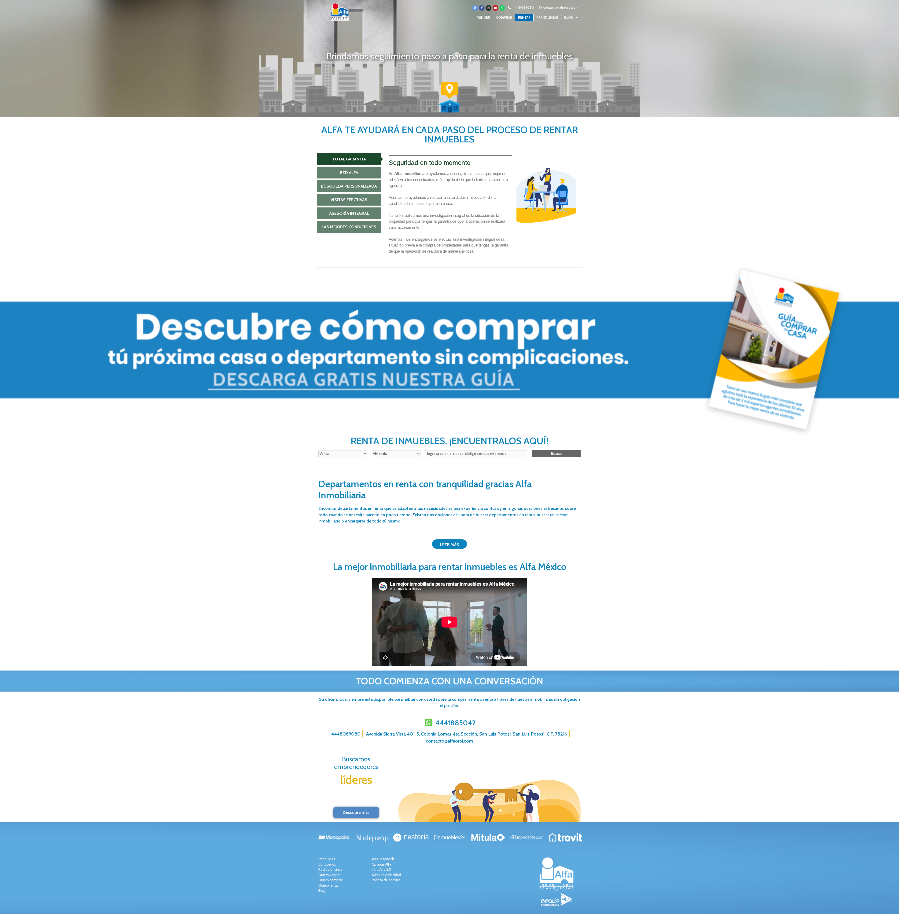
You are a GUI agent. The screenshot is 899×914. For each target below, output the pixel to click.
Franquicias (547, 17)
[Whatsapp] (502, 8)
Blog (568, 17)
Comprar (504, 17)
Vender (483, 17)
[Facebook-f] (482, 8)
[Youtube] (495, 8)
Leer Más (449, 544)
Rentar (524, 17)
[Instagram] (488, 8)
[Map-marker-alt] (475, 8)
